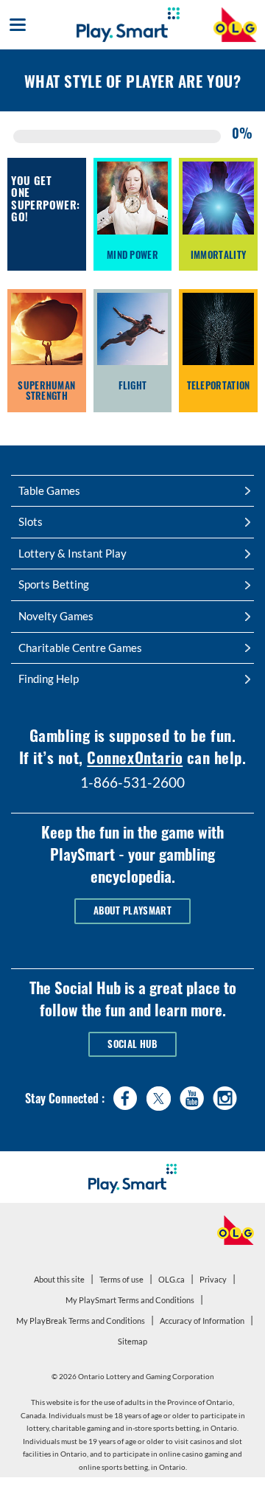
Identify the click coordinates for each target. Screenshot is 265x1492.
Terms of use (121, 1279)
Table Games (49, 490)
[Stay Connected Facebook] (125, 1095)
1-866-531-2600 (132, 782)
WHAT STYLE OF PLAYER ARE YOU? (132, 80)
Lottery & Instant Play (72, 553)
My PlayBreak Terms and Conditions (82, 1323)
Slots (30, 521)
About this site (59, 1279)
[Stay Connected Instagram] (225, 1095)
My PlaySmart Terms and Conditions (132, 1302)
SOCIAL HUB (132, 1044)
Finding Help (48, 678)
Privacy (214, 1282)
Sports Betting (53, 584)
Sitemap (132, 1341)
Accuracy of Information (202, 1320)
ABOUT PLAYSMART (132, 910)
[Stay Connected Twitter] (158, 1097)
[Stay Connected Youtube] (192, 1095)
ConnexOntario (135, 757)
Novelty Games (55, 615)
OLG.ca (173, 1282)
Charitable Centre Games (80, 647)
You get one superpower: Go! (40, 198)
